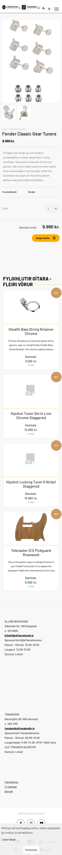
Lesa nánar (9, 839)
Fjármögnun (11, 782)
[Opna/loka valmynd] (56, 9)
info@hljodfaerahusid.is (19, 635)
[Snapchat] (41, 823)
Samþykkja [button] (31, 849)
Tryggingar (11, 786)
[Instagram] (31, 823)
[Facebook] (20, 823)
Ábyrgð (9, 791)
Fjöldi (5, 208)
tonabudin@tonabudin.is (20, 728)
